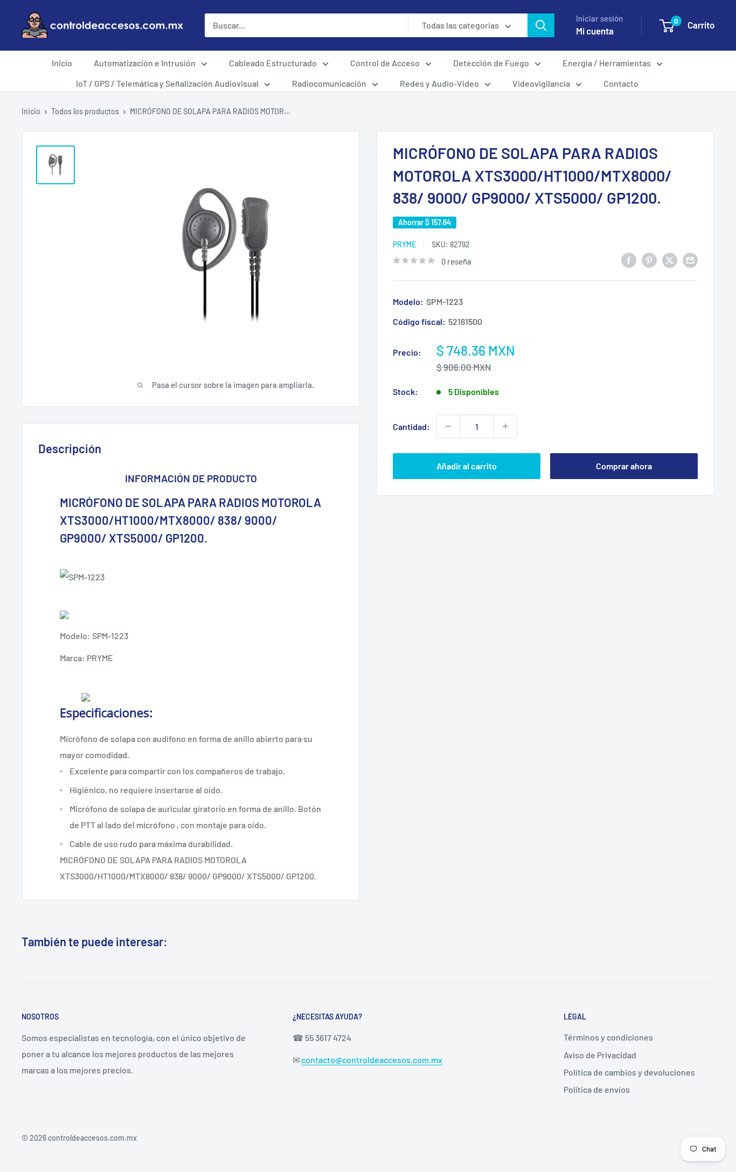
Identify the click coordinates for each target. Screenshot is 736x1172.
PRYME (404, 243)
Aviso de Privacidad (600, 1055)
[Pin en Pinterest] (649, 260)
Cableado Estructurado (273, 63)
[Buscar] (540, 25)
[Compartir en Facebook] (628, 260)
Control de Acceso (385, 63)
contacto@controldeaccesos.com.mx (371, 1060)
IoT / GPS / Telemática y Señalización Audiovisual (167, 83)
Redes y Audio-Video (439, 83)
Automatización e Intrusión (145, 63)
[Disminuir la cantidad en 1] (448, 426)
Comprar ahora (624, 466)
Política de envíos (597, 1089)
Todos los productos (85, 111)
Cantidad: (411, 426)
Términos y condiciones (608, 1037)
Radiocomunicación (329, 83)
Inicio (62, 63)
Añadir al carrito (466, 466)
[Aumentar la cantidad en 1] (505, 426)
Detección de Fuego (491, 63)
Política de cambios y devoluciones (629, 1072)
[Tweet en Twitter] (669, 260)
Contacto (620, 83)
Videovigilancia (541, 83)
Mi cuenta (595, 30)
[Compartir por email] (690, 260)
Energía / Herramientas (607, 63)
